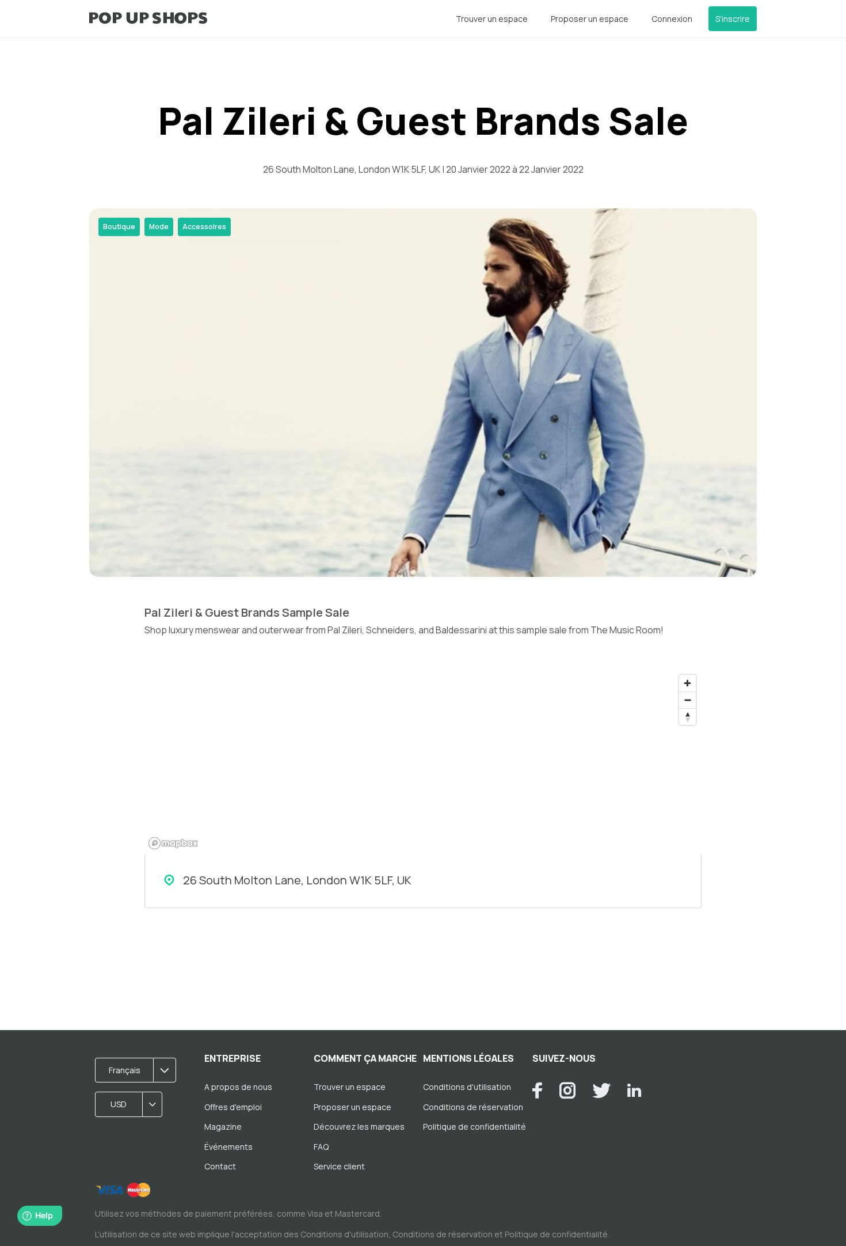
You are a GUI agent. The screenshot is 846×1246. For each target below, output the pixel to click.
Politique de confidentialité (474, 1126)
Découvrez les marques (359, 1126)
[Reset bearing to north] (687, 716)
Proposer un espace (589, 18)
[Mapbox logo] (173, 843)
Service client (339, 1166)
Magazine (223, 1126)
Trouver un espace (492, 18)
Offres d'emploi (233, 1106)
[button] (139, 1070)
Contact (220, 1166)
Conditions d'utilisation (467, 1086)
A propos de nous (238, 1086)
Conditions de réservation (473, 1106)
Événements (228, 1146)
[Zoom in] (687, 683)
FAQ (321, 1146)
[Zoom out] (687, 700)
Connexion (671, 18)
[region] (423, 761)
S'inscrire (732, 18)
